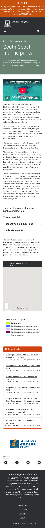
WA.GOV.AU (22, 505)
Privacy (22, 518)
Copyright (22, 513)
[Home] (17, 23)
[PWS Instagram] (17, 462)
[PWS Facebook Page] (5, 462)
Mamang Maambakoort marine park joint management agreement (21, 410)
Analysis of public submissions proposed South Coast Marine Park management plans (23, 399)
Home (5, 41)
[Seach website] (38, 31)
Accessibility (22, 509)
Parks (25, 41)
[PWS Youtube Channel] (39, 462)
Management (15, 41)
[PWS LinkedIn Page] (28, 462)
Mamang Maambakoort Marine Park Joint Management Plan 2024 (22, 356)
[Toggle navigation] (5, 31)
